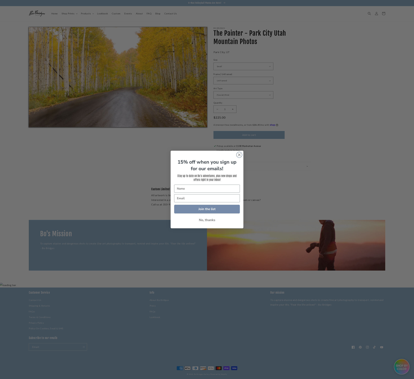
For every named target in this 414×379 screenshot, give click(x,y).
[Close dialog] (239, 155)
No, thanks (207, 220)
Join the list (207, 209)
